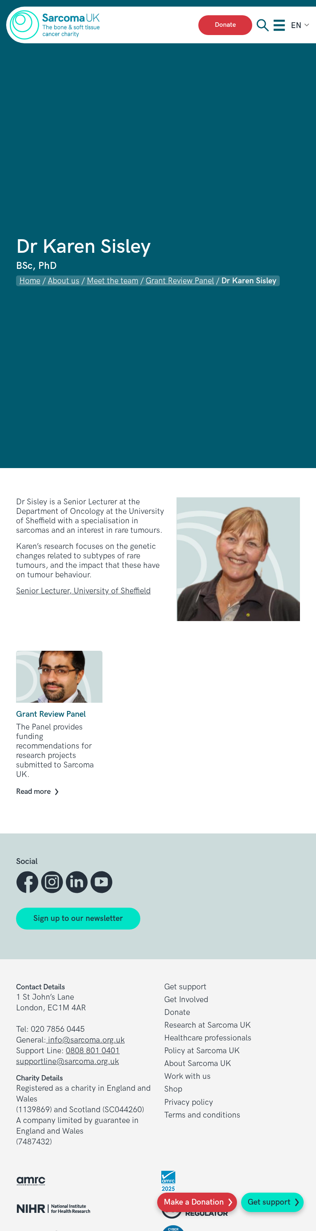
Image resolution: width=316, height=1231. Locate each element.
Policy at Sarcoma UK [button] (202, 1051)
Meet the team (112, 281)
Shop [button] (173, 1089)
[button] (28, 882)
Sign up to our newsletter (78, 918)
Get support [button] (185, 987)
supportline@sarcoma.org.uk (67, 1061)
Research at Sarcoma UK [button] (207, 1025)
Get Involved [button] (186, 1000)
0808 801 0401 (93, 1051)
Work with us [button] (187, 1076)
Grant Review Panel (180, 281)
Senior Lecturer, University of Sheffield (83, 591)
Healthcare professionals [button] (207, 1038)
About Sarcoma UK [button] (197, 1064)
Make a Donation (194, 1202)
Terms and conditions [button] (202, 1115)
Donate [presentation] (225, 25)
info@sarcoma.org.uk (85, 1040)
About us (63, 281)
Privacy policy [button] (188, 1102)
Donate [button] (177, 1012)
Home (29, 281)
